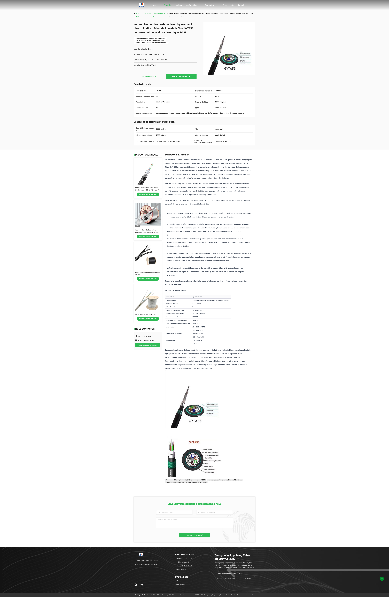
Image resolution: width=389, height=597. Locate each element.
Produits (167, 5)
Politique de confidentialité (145, 595)
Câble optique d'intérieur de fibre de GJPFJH (190, 480)
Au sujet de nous (191, 6)
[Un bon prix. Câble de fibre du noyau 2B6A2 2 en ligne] (148, 298)
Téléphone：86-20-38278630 (147, 560)
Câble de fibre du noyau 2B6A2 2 (147, 314)
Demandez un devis (180, 76)
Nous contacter (148, 77)
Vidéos (179, 5)
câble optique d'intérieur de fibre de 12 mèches (225, 480)
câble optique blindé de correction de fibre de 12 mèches (186, 482)
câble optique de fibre (159, 15)
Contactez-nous (210, 6)
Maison (156, 5)
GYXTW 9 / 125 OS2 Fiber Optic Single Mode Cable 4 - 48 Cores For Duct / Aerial (147, 190)
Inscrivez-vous (249, 578)
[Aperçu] (142, 5)
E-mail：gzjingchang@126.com (148, 564)
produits (148, 13)
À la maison (138, 15)
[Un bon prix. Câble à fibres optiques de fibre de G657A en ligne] (148, 256)
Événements (228, 5)
